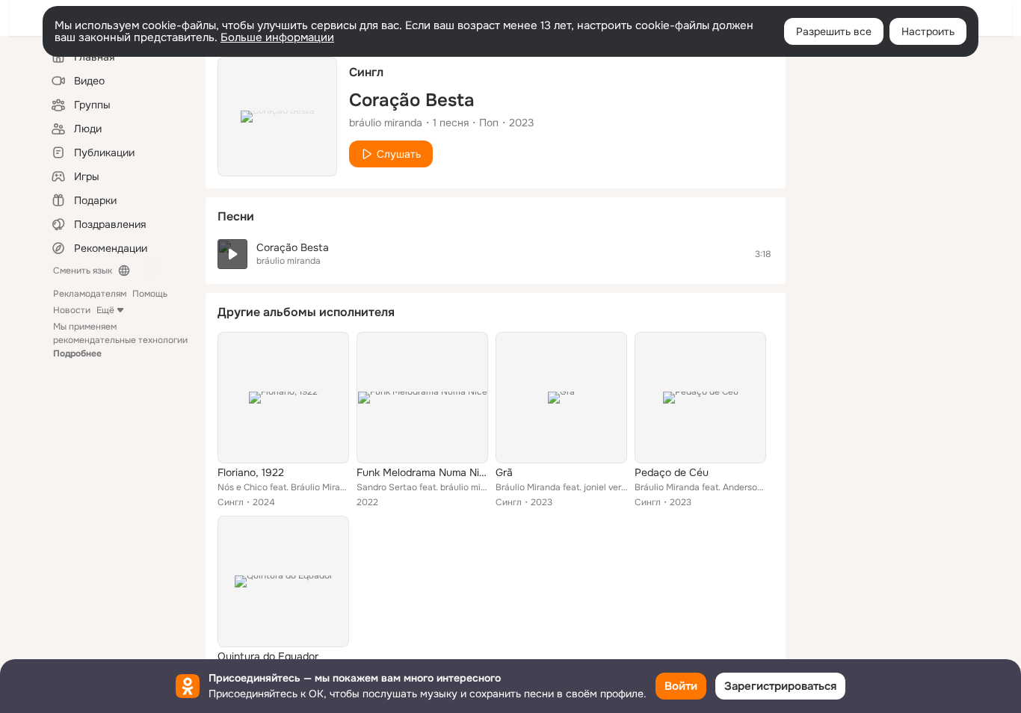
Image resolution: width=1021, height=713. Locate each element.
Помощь (149, 294)
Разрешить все (834, 31)
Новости (71, 310)
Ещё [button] (105, 310)
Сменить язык (82, 271)
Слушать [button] (399, 154)
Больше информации (277, 37)
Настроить (927, 31)
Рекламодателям (89, 294)
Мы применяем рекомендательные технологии (120, 340)
